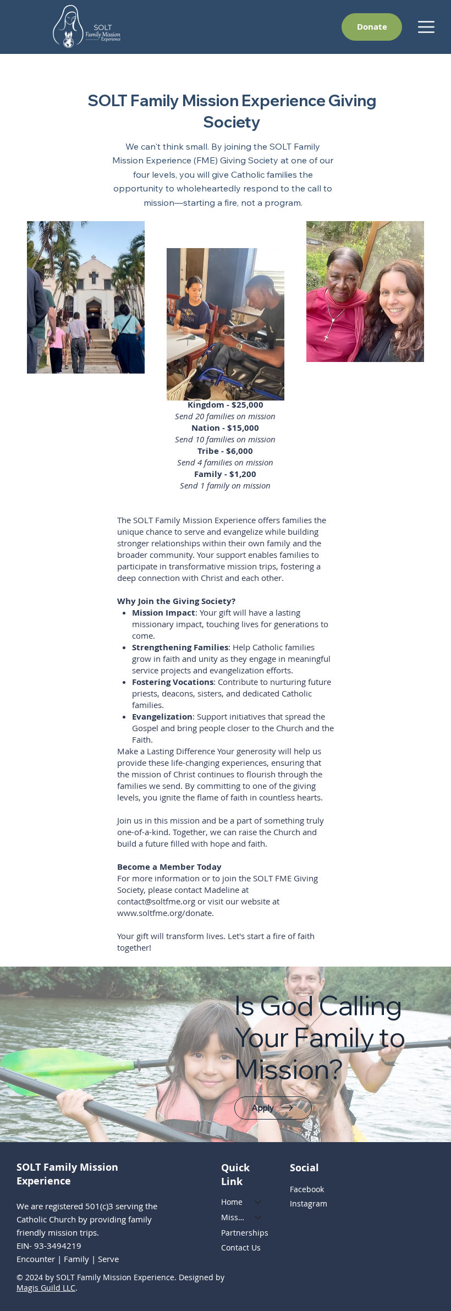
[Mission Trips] (258, 1217)
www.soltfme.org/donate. (165, 912)
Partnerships (244, 1232)
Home (232, 1202)
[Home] (258, 1202)
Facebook (307, 1189)
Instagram (308, 1203)
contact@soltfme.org (156, 901)
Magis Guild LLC (45, 1287)
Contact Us (241, 1247)
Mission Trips (233, 1217)
